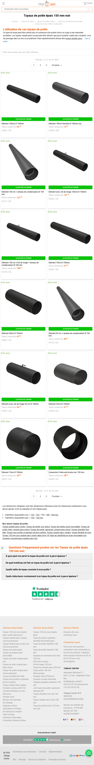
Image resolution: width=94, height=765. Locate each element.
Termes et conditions (37, 759)
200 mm (54, 515)
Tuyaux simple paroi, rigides (59, 532)
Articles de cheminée (12, 700)
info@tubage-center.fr (73, 681)
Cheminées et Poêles (12, 708)
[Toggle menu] (3, 3)
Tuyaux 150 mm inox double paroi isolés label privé (24, 535)
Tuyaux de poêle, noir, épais (38, 527)
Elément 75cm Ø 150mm (59, 262)
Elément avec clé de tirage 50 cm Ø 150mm (20, 404)
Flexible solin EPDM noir (43, 676)
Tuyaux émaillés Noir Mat (13, 676)
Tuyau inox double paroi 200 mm (47, 667)
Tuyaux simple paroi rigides (14, 685)
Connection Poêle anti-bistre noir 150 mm (66, 472)
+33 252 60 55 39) (71, 687)
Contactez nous (70, 635)
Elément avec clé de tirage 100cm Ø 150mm (67, 192)
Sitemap (22, 759)
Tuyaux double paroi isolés (13, 527)
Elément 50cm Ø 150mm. (12, 333)
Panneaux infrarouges (12, 717)
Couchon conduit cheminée (44, 679)
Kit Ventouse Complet (12, 711)
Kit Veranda (8, 703)
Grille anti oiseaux (40, 661)
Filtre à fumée (9, 714)
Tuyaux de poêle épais (12, 650)
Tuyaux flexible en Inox (81, 532)
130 (37, 515)
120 (32, 515)
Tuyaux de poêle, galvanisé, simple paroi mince (50, 529)
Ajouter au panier (23, 119)
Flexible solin (8, 697)
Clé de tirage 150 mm (42, 664)
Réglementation (55, 752)
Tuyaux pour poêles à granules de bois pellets (26, 532)
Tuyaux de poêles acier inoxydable (65, 527)
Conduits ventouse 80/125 (14, 688)
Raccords (7, 694)
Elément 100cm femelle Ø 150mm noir (65, 123)
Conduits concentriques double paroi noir (19, 538)
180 (47, 515)
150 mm (39, 518)
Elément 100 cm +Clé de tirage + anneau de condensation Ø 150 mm (20, 263)
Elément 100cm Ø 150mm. (13, 123)
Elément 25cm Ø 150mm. (59, 404)
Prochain (56, 65)
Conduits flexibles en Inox (14, 691)
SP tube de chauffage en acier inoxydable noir (66, 535)
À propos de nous (71, 632)
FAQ (14, 759)
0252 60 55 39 (70, 684)
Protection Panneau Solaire (14, 720)
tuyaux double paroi (74, 38)
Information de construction (24, 752)
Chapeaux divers (10, 706)
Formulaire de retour (57, 759)
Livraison (42, 752)
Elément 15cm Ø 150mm (12, 472)
